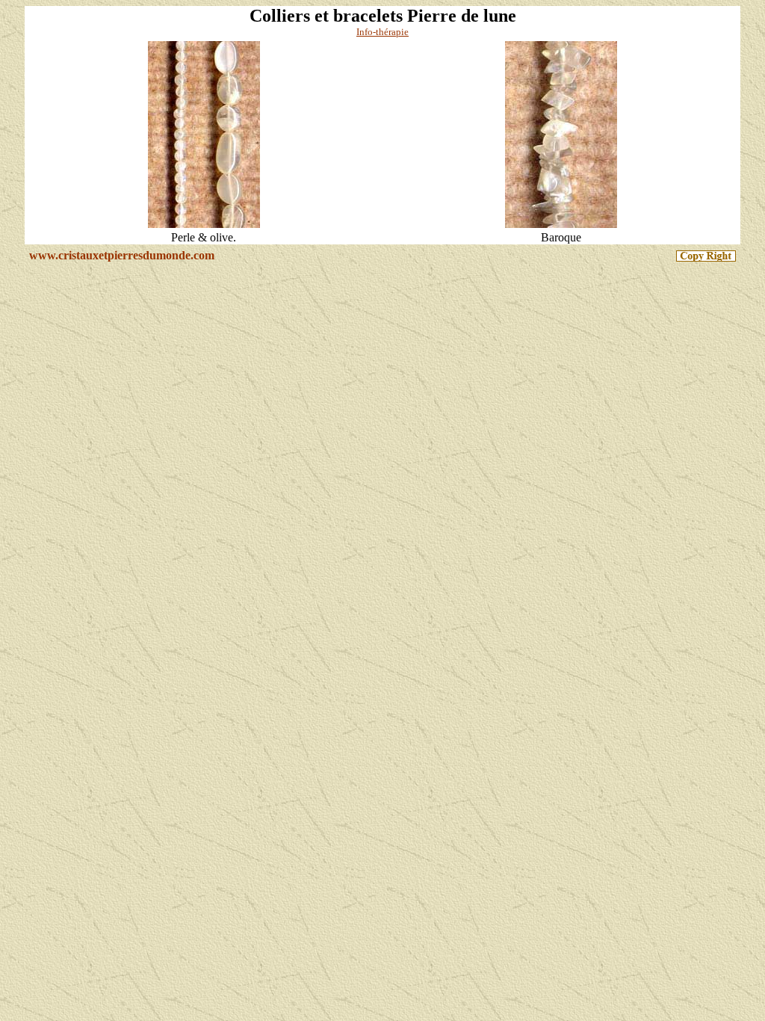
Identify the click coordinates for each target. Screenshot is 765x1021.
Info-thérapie (382, 31)
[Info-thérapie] (204, 226)
